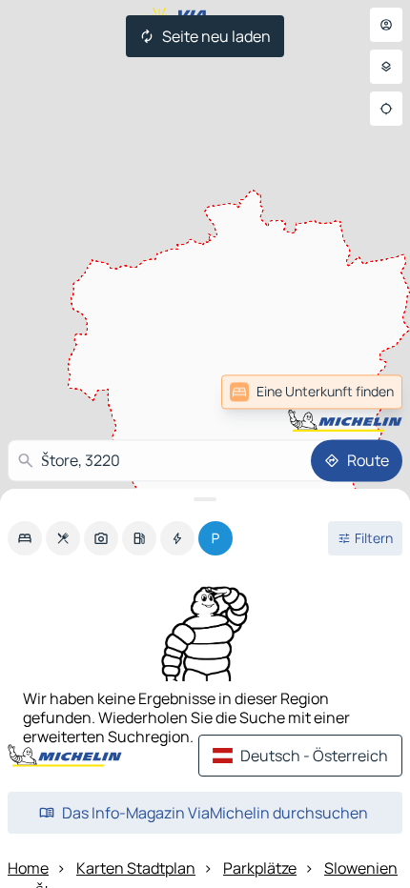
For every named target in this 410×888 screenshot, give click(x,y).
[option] (25, 538)
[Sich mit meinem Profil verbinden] (386, 25)
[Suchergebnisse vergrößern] (205, 499)
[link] (360, 391)
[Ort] (386, 108)
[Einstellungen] (386, 67)
